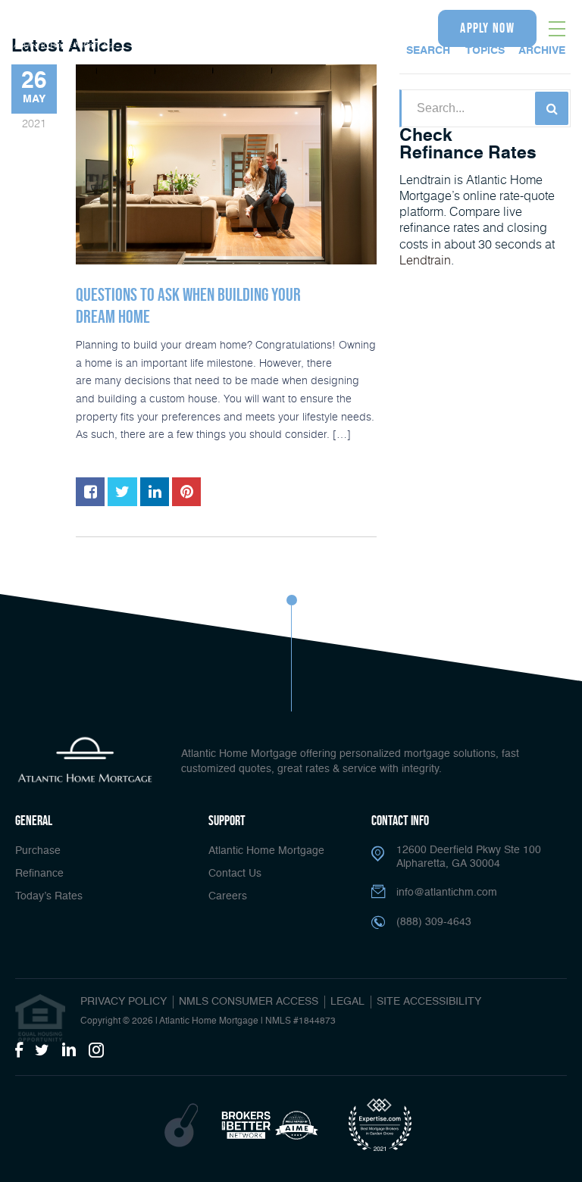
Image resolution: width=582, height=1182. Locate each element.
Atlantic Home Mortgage (266, 851)
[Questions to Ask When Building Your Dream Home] (226, 164)
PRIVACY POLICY (123, 1001)
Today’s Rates (49, 896)
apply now (487, 28)
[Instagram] (96, 1051)
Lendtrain (425, 259)
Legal (347, 1001)
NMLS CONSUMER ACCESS (248, 1001)
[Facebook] (19, 1051)
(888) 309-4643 (374, 28)
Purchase (38, 851)
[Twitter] (42, 1051)
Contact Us (234, 873)
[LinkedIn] (69, 1051)
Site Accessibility (429, 1001)
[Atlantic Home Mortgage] (64, 30)
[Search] (551, 108)
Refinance (39, 873)
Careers (227, 896)
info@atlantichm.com (446, 892)
